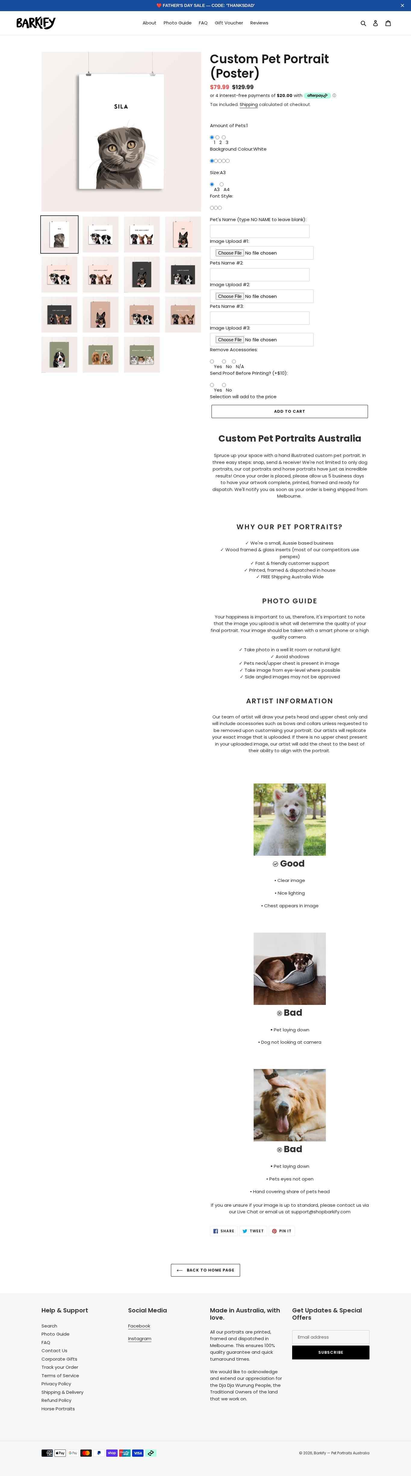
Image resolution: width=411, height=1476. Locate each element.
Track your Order (60, 1367)
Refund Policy (56, 1400)
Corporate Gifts (59, 1359)
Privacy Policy (56, 1384)
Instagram (139, 1338)
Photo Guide (56, 1334)
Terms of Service (60, 1375)
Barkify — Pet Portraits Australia (341, 1453)
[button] (403, 6)
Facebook (139, 1326)
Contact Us (54, 1350)
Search (49, 1326)
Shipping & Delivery (62, 1392)
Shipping (249, 105)
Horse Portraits (58, 1409)
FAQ (46, 1342)
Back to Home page (210, 1270)
